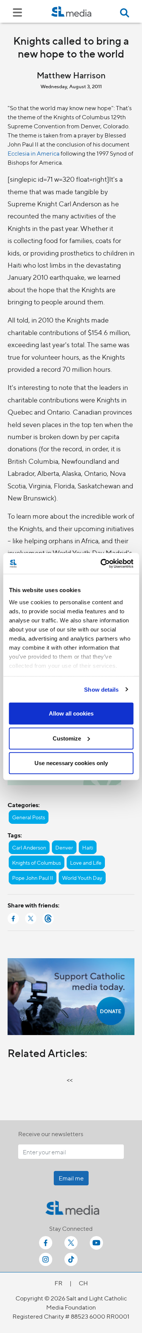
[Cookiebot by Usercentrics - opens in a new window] (101, 563)
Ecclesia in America (33, 153)
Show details (101, 689)
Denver (64, 847)
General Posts (28, 817)
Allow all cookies (71, 713)
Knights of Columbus (36, 862)
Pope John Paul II (32, 877)
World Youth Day (82, 877)
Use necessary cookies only (71, 763)
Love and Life (85, 862)
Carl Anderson (29, 847)
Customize (67, 738)
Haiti (87, 847)
